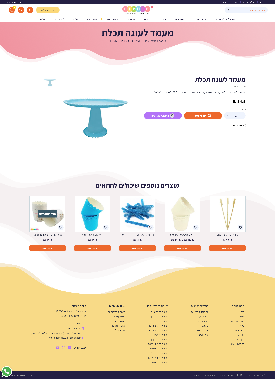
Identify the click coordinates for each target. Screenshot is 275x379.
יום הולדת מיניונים (159, 362)
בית (166, 40)
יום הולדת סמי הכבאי (158, 330)
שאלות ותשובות (118, 325)
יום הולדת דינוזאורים (158, 357)
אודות (262, 2)
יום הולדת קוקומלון (159, 353)
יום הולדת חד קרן (159, 339)
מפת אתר (239, 330)
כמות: (243, 109)
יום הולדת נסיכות (160, 334)
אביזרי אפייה (133, 40)
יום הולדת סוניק (160, 321)
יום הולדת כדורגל (159, 312)
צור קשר (225, 2)
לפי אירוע (203, 316)
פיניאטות (204, 325)
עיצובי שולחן (202, 330)
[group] (95, 118)
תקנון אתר (239, 339)
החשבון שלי (119, 316)
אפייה (144, 40)
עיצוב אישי (203, 334)
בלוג (236, 2)
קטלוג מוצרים (249, 2)
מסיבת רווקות (201, 321)
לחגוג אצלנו (119, 330)
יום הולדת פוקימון (159, 316)
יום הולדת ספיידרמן (158, 325)
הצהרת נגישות (237, 344)
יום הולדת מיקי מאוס (158, 344)
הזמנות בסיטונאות (116, 312)
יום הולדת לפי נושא (199, 312)
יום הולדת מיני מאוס (158, 348)
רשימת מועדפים (117, 321)
